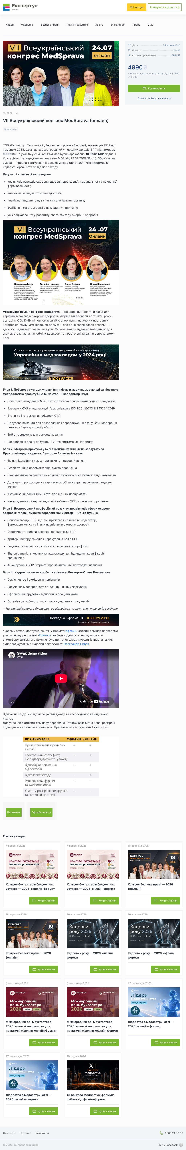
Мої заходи (136, 7)
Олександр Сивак (76, 644)
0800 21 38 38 (174, 1133)
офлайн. (71, 631)
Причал (44, 635)
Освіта (99, 24)
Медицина (27, 24)
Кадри (10, 24)
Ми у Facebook (168, 1144)
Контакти (42, 1133)
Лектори (9, 1133)
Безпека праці (49, 24)
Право (136, 24)
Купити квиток (157, 88)
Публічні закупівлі (77, 24)
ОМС (150, 24)
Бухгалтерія (117, 24)
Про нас (25, 1133)
